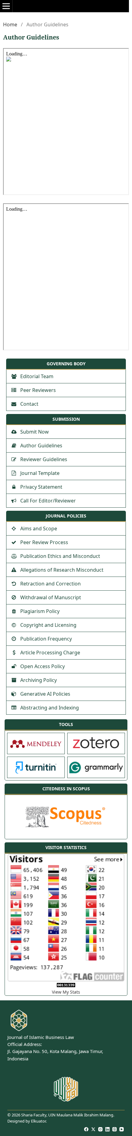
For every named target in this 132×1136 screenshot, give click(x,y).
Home (10, 24)
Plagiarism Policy (40, 611)
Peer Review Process (44, 542)
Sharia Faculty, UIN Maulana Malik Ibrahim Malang (67, 1115)
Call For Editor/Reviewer (48, 500)
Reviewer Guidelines (43, 459)
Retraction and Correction (50, 583)
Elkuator (38, 1121)
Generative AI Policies (45, 693)
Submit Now (34, 431)
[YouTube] (122, 1129)
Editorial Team (36, 376)
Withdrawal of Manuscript (50, 597)
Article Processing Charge (50, 652)
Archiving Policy (38, 680)
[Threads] (115, 1129)
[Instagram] (100, 1129)
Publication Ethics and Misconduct (60, 556)
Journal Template (40, 473)
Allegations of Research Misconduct (61, 569)
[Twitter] (93, 1129)
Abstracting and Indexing (49, 707)
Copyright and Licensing (48, 625)
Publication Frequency (46, 638)
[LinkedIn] (108, 1129)
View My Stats (66, 992)
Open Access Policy (42, 666)
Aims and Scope (38, 528)
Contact (29, 404)
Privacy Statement (41, 486)
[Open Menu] (6, 6)
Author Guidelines (41, 445)
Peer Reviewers (38, 390)
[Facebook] (86, 1129)
